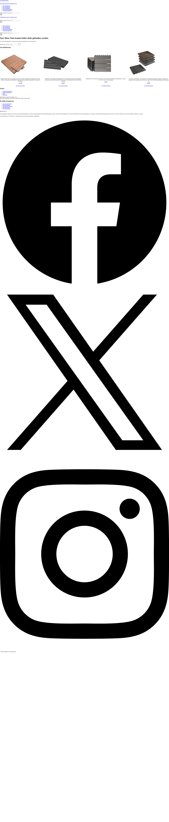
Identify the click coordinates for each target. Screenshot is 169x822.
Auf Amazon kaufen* (20, 85)
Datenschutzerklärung (7, 92)
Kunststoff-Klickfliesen (7, 9)
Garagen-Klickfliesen (7, 10)
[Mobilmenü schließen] (0, 23)
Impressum (5, 94)
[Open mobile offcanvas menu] (0, 16)
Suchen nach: (3, 44)
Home (4, 93)
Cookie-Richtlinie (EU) (7, 91)
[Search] (1, 14)
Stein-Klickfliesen (6, 8)
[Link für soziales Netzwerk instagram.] (84, 650)
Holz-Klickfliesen (6, 7)
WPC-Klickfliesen (6, 5)
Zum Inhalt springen (4, 0)
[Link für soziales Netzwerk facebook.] (84, 286)
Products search (3, 13)
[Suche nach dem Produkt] (19, 44)
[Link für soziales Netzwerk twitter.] (84, 456)
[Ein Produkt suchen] (1, 2)
